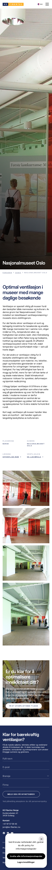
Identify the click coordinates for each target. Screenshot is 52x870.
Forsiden (7, 272)
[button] (40, 4)
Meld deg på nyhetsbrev (21, 794)
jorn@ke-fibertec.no (11, 827)
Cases (18, 272)
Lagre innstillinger (26, 862)
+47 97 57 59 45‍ (10, 824)
